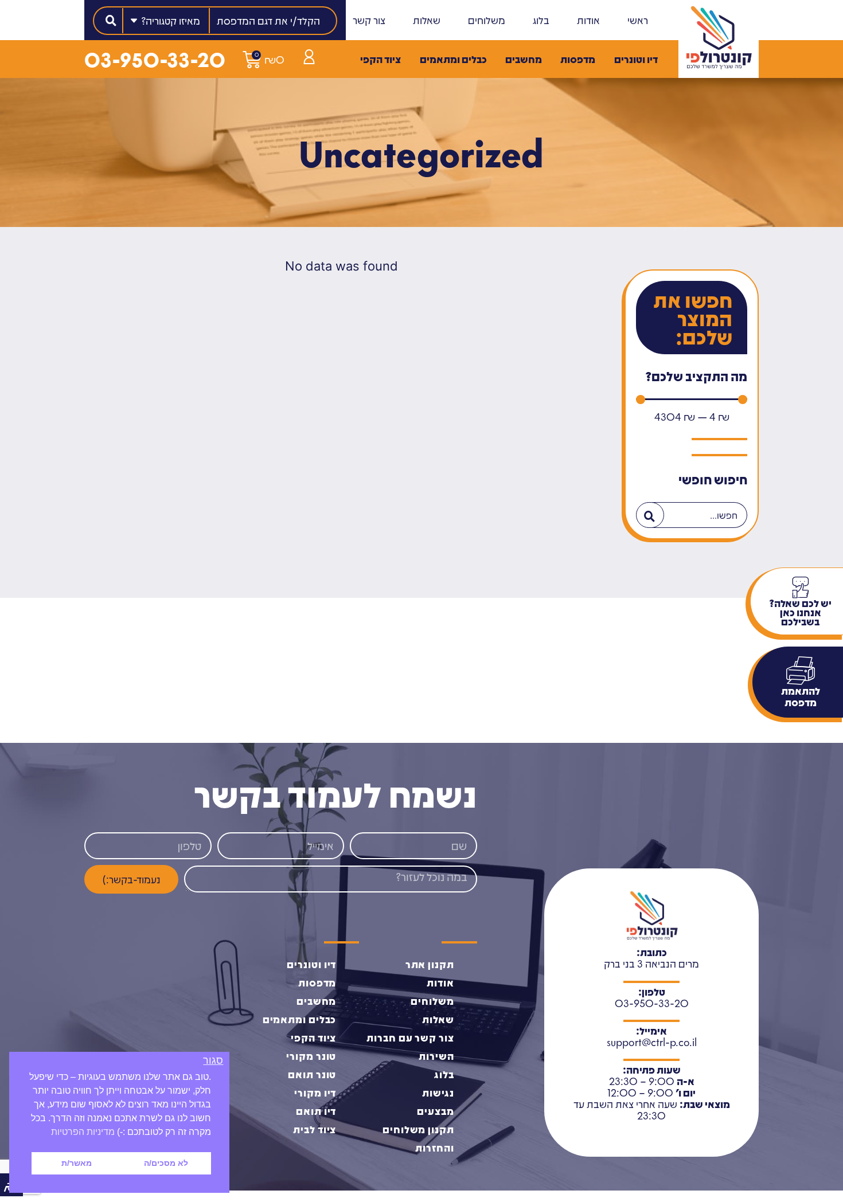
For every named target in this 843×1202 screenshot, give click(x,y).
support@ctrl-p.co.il (652, 1042)
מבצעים (435, 1111)
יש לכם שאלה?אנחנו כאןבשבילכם (800, 612)
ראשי (637, 20)
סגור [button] (213, 1060)
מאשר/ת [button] (76, 1163)
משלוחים (486, 20)
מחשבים (523, 59)
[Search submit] (111, 20)
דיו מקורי (315, 1092)
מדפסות (577, 59)
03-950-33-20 (154, 59)
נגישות (438, 1092)
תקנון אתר (429, 964)
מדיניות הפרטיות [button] (83, 1132)
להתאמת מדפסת (800, 696)
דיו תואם (316, 1111)
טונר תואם (312, 1074)
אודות (588, 20)
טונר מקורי (311, 1056)
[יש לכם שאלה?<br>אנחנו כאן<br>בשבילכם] (800, 587)
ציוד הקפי (380, 59)
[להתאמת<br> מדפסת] (800, 670)
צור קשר (369, 20)
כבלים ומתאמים (453, 59)
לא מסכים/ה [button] (166, 1163)
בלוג (541, 20)
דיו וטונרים (636, 59)
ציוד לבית (314, 1129)
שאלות (426, 20)
